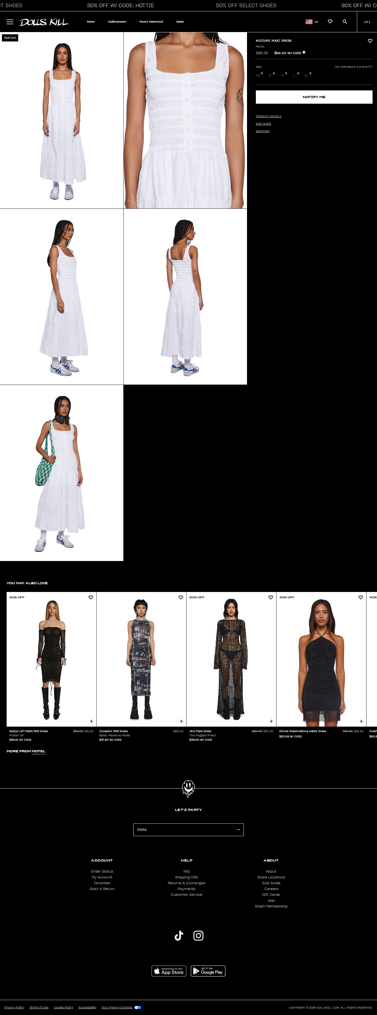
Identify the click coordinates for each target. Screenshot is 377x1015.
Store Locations (271, 877)
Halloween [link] (117, 22)
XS (258, 75)
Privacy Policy (14, 1007)
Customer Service (186, 894)
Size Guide (271, 883)
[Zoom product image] (61, 120)
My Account (102, 877)
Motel (260, 46)
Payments (186, 889)
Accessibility (87, 1007)
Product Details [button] (268, 116)
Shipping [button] (262, 131)
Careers (271, 889)
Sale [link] (180, 22)
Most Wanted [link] (151, 22)
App (271, 900)
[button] (118, 5)
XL (306, 75)
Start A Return (102, 889)
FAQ (187, 871)
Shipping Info (186, 877)
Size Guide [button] (263, 123)
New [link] (91, 22)
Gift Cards (271, 894)
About (271, 871)
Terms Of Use (39, 1007)
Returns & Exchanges (186, 883)
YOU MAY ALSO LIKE (27, 583)
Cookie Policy (63, 1007)
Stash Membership (271, 906)
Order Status (102, 871)
